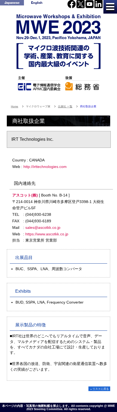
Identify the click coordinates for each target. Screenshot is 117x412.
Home (14, 106)
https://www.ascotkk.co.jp (46, 234)
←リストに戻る (99, 388)
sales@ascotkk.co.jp (42, 227)
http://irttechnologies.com (45, 166)
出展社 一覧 (65, 106)
